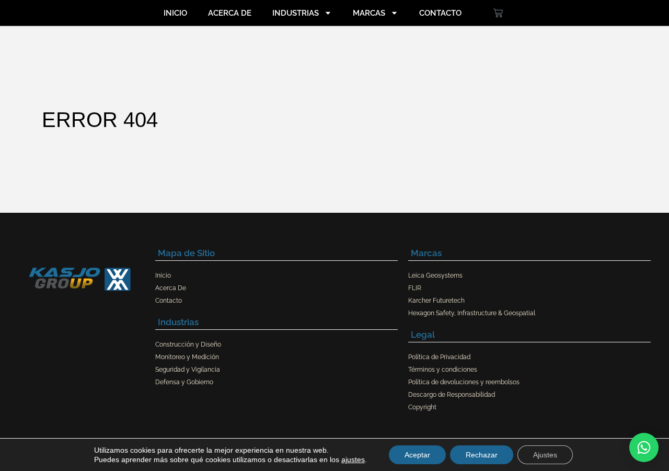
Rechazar (482, 455)
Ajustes (545, 455)
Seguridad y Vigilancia (187, 369)
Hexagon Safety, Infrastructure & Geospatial (471, 313)
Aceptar (417, 455)
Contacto (440, 13)
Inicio (175, 13)
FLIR (414, 288)
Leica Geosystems (435, 275)
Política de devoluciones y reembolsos (464, 382)
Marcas (369, 13)
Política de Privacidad (439, 357)
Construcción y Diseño (188, 344)
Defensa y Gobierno (184, 382)
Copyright (422, 407)
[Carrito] (498, 13)
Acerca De (229, 13)
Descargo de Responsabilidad (451, 394)
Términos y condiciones (442, 369)
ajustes (353, 459)
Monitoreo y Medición (187, 357)
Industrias (295, 13)
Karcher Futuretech (436, 300)
